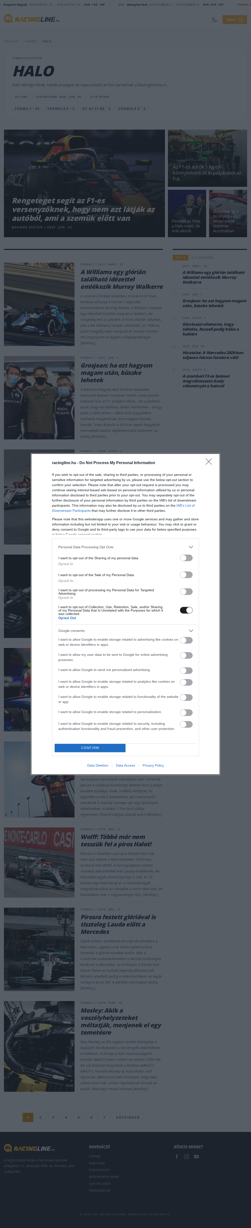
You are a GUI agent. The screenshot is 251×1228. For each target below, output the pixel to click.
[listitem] (125, 547)
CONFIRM (90, 748)
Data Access (125, 765)
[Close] (210, 463)
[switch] (186, 558)
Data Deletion (97, 765)
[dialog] (125, 614)
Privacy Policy (153, 765)
